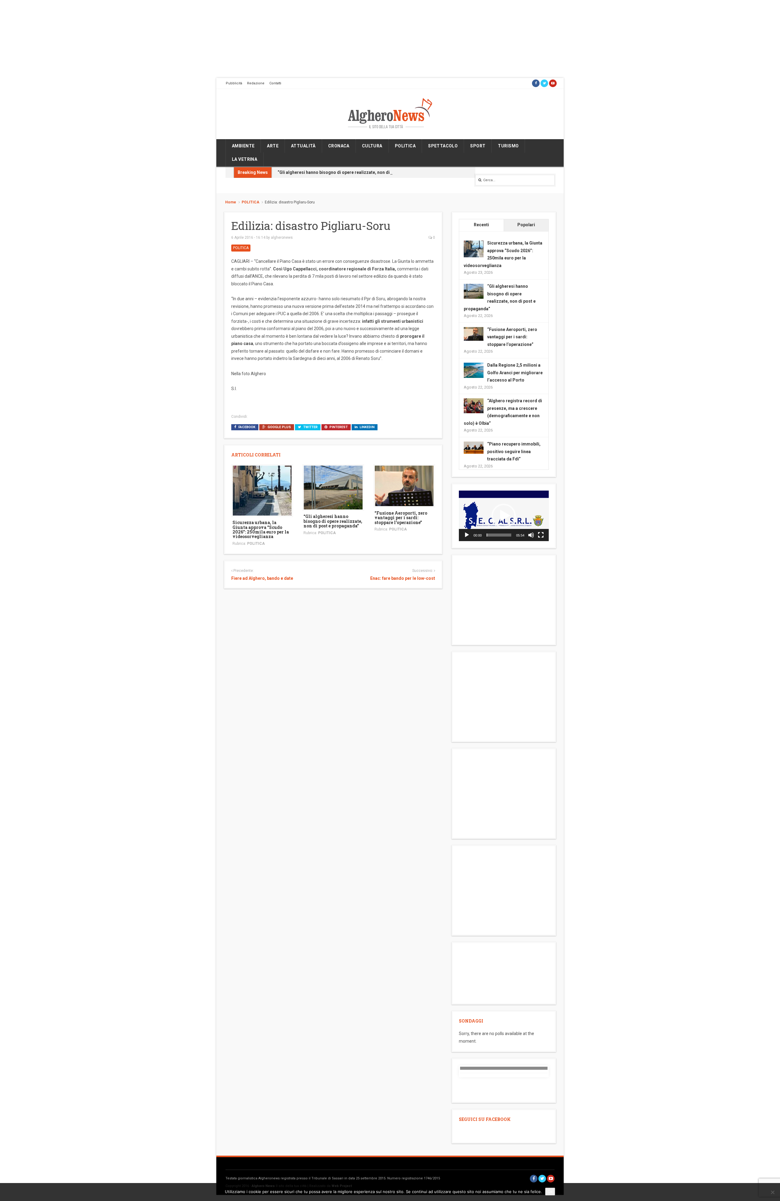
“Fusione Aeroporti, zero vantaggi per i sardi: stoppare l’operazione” (400, 517)
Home (230, 202)
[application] (504, 516)
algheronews (282, 237)
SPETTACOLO (443, 145)
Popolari (526, 224)
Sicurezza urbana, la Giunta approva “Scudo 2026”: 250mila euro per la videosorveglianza (260, 529)
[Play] (467, 535)
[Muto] (531, 535)
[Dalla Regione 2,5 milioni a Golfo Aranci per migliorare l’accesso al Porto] (474, 370)
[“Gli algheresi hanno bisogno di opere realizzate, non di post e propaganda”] (333, 487)
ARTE (272, 145)
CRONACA (338, 145)
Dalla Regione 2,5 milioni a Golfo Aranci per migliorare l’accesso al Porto (515, 372)
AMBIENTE (243, 145)
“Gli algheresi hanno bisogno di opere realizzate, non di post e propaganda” (354, 172)
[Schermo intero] (541, 535)
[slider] (499, 535)
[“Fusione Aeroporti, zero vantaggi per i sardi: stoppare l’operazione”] (404, 485)
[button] (503, 516)
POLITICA (405, 145)
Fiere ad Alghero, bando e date (262, 578)
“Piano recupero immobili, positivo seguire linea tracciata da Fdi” (514, 451)
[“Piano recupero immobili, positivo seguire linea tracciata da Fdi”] (474, 447)
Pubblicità (234, 83)
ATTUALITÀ (303, 145)
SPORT (477, 145)
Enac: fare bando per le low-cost (402, 578)
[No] (772, 1192)
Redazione (255, 83)
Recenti (481, 224)
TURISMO (508, 145)
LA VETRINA (244, 159)
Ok (550, 1191)
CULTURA (372, 145)
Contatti (275, 83)
